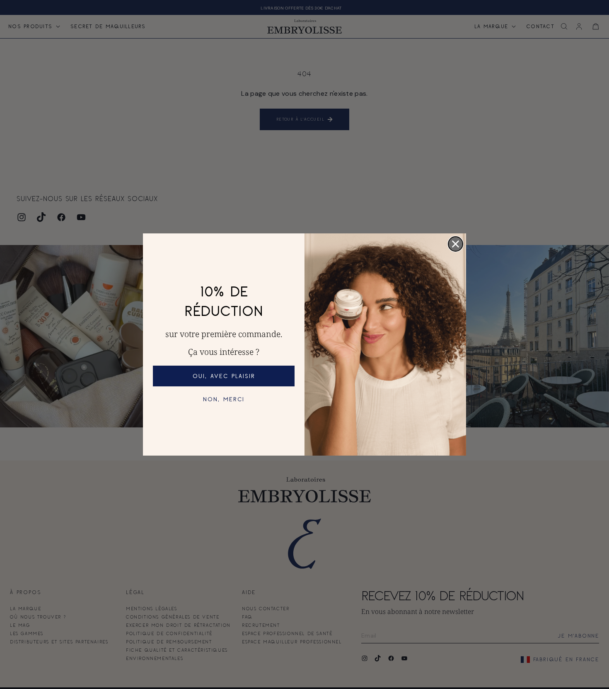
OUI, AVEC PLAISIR (224, 376)
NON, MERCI (223, 399)
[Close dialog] (455, 244)
